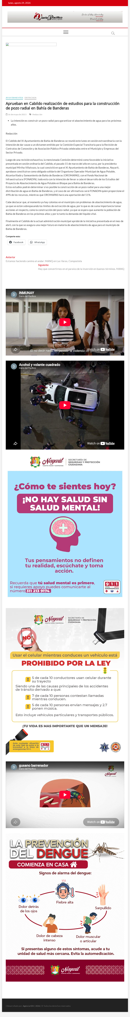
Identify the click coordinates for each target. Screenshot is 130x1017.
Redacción (37, 114)
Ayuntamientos (14, 97)
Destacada (31, 97)
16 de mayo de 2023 (17, 114)
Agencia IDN (28, 1006)
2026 (37, 1006)
